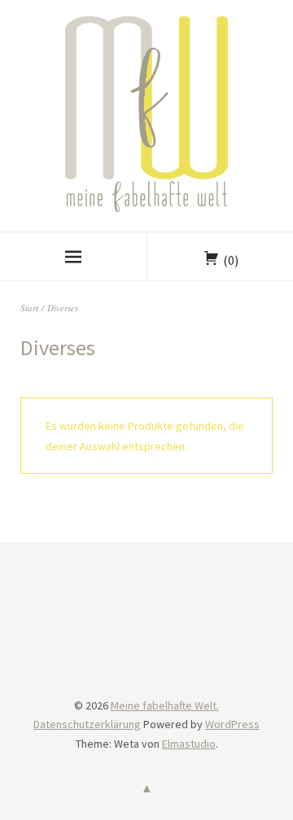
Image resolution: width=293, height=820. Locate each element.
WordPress (232, 724)
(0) (230, 260)
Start (29, 308)
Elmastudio (189, 743)
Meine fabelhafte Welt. (165, 705)
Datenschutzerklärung (87, 724)
